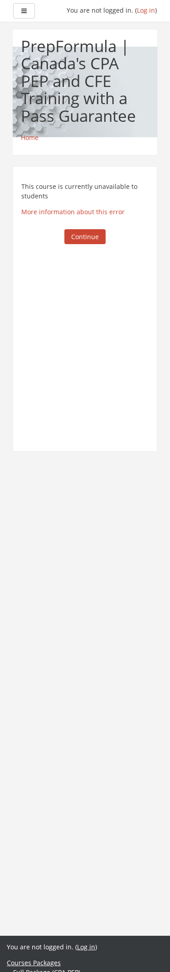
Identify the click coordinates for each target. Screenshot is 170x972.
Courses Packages (34, 962)
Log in (146, 10)
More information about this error (73, 211)
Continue (85, 236)
